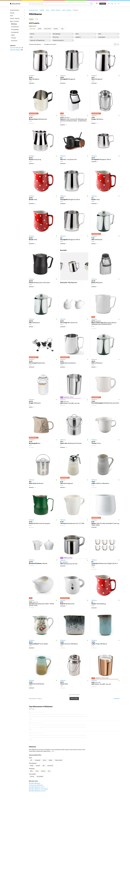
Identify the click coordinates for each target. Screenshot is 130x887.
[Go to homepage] (15, 4)
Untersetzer (14, 40)
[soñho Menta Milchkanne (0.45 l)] (43, 672)
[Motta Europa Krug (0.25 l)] (43, 147)
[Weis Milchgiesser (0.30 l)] (105, 67)
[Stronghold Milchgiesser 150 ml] (105, 147)
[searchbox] (61, 40)
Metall (39, 28)
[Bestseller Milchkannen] (74, 266)
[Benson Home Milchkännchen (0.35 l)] (43, 107)
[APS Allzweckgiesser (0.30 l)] (74, 471)
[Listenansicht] (118, 44)
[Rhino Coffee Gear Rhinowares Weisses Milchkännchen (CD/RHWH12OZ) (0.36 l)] (105, 311)
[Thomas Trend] (105, 431)
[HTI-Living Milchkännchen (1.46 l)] (43, 351)
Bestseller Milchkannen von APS (36, 767)
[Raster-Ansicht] (115, 44)
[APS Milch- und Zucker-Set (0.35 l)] (74, 147)
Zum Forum (31, 709)
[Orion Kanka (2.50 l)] (74, 672)
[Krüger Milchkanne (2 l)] (43, 391)
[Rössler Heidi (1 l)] (43, 187)
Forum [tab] (36, 19)
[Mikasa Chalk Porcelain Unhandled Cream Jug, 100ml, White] (105, 511)
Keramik (56, 28)
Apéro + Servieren (14, 21)
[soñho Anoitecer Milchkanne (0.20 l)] (74, 631)
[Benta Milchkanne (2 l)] (105, 269)
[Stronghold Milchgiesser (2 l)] (74, 67)
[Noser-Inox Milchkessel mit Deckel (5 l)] (74, 431)
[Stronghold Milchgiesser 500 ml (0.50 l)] (74, 187)
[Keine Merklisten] (115, 4)
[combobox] (39, 44)
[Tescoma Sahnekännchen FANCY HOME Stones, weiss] (43, 591)
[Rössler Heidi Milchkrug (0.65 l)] (105, 591)
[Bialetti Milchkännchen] (74, 591)
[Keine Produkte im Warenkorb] (119, 4)
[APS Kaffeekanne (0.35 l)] (105, 227)
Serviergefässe (15, 29)
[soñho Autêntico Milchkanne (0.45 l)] (105, 471)
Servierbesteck (15, 26)
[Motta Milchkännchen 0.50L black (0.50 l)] (43, 269)
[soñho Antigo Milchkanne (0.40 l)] (105, 631)
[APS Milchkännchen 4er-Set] (74, 551)
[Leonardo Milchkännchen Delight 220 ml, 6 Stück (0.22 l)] (105, 551)
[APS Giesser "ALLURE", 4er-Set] (74, 391)
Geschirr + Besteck (14, 18)
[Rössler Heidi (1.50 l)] (105, 187)
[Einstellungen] (96, 4)
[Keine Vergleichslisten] (112, 4)
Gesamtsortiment (14, 10)
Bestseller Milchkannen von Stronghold (38, 769)
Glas (62, 28)
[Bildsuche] (91, 3)
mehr (53, 732)
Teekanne (13, 38)
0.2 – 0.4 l (32, 28)
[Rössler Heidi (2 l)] (43, 227)
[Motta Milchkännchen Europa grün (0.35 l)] (43, 511)
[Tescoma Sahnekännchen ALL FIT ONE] (74, 511)
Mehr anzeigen (74, 698)
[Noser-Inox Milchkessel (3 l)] (43, 471)
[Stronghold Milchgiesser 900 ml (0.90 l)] (74, 227)
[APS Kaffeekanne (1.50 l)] (43, 311)
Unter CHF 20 (47, 28)
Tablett (13, 35)
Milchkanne (14, 24)
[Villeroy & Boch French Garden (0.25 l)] (43, 631)
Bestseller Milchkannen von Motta (37, 771)
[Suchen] (30, 3)
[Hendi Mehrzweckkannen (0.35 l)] (74, 351)
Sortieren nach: (32, 44)
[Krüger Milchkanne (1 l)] (105, 107)
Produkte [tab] (31, 19)
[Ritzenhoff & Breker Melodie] (43, 551)
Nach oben (116, 698)
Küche (11, 15)
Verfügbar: (46, 44)
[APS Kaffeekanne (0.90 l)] (105, 351)
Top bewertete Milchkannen (36, 766)
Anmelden (102, 3)
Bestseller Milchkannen (34, 764)
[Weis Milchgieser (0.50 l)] (43, 67)
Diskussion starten (113, 707)
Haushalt (12, 13)
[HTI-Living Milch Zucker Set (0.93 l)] (74, 311)
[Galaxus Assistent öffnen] (109, 4)
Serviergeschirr (15, 32)
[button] (56, 75)
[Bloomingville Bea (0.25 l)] (43, 431)
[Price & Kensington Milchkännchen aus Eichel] (105, 391)
